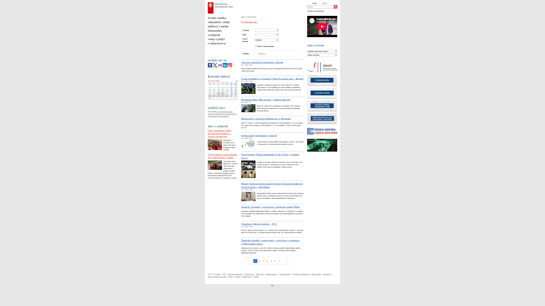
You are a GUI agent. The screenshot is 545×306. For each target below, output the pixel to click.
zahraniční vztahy (219, 22)
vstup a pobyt (216, 39)
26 (219, 96)
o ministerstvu (217, 43)
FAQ (224, 274)
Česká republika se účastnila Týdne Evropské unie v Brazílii (272, 78)
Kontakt (217, 274)
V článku (245, 53)
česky (314, 3)
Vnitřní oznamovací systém (217, 277)
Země (244, 34)
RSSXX (256, 277)
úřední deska (249, 274)
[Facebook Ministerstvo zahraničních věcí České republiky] (210, 67)
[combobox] (320, 6)
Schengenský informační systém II (259, 135)
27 (223, 96)
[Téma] (322, 55)
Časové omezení (245, 40)
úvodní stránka (217, 18)
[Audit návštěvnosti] (272, 285)
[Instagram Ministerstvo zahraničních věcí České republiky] (230, 67)
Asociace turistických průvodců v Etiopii (262, 62)
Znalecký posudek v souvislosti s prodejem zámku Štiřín (270, 207)
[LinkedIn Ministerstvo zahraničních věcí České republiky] (225, 67)
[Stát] (322, 51)
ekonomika (215, 30)
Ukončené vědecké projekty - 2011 (259, 224)
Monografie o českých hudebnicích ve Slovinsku (266, 118)
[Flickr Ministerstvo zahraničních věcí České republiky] (220, 67)
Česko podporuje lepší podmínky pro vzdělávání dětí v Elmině (222, 156)
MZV (243, 17)
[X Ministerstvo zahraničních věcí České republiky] (215, 67)
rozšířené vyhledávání (315, 11)
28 (227, 96)
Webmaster (327, 274)
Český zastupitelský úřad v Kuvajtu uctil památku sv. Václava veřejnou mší (220, 133)
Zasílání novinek (285, 274)
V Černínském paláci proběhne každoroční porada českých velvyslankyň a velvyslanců (222, 114)
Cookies (238, 277)
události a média (218, 26)
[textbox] (276, 53)
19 (219, 93)
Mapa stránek (316, 274)
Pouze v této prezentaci (265, 46)
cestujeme (214, 35)
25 (214, 96)
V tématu (245, 30)
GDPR (231, 277)
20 (223, 93)
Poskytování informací (235, 274)
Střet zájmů (260, 274)
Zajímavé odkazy (271, 274)
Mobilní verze (247, 277)
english (324, 3)
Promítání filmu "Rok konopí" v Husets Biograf (265, 99)
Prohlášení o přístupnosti (301, 274)
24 (210, 96)
